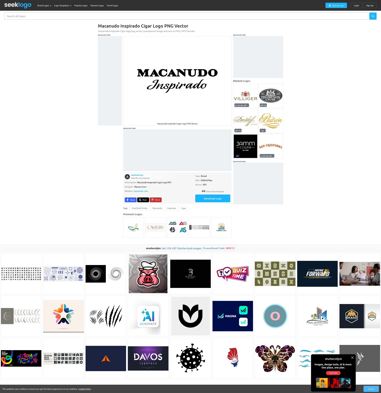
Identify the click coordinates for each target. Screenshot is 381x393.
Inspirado (171, 208)
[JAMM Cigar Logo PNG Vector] (245, 146)
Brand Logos (43, 5)
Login (356, 5)
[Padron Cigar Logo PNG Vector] (271, 121)
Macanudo (157, 208)
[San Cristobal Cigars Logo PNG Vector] (271, 146)
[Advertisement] (110, 80)
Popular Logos (81, 5)
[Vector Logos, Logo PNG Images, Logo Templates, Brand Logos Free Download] (18, 5)
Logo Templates (62, 5)
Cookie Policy (84, 388)
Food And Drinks (139, 208)
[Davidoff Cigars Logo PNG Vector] (245, 121)
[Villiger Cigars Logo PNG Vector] (245, 95)
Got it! (371, 388)
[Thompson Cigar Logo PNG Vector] (271, 95)
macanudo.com (141, 191)
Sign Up (369, 5)
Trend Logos (112, 5)
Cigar (183, 208)
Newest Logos (97, 5)
